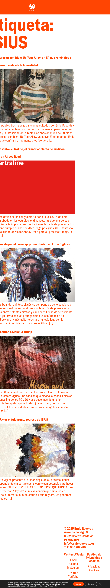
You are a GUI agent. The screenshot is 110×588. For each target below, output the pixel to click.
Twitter (73, 573)
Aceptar (78, 584)
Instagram (73, 567)
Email (73, 560)
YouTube (73, 576)
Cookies (94, 570)
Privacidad (94, 566)
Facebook (73, 564)
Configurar (91, 584)
